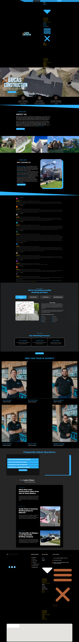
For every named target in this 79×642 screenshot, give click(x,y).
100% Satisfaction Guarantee (21, 171)
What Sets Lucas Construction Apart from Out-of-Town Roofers (29, 491)
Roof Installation (45, 58)
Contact (44, 24)
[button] (47, 34)
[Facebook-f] (9, 567)
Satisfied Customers (56, 101)
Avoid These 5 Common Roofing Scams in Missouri (28, 510)
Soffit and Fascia (45, 20)
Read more (34, 281)
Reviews (44, 23)
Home (44, 2)
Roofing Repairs (45, 59)
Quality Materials (23, 101)
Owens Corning (46, 26)
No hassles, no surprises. (21, 166)
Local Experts (39, 101)
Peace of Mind (56, 340)
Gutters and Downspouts (47, 22)
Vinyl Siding (45, 21)
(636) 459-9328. (41, 125)
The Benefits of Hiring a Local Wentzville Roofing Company (28, 535)
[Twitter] (15, 567)
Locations (45, 25)
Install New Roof (40, 340)
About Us (45, 3)
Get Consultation (23, 340)
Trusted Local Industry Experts (22, 175)
